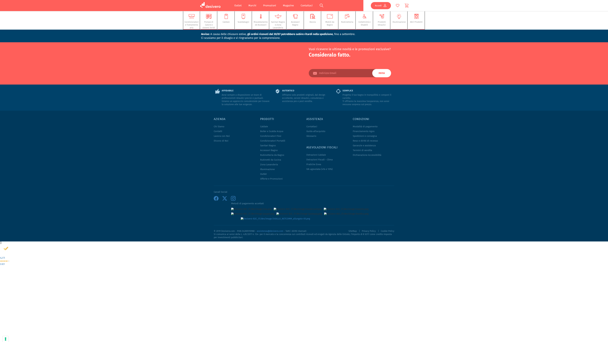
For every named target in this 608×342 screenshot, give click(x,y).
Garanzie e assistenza (364, 145)
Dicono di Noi (221, 141)
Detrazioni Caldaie (316, 155)
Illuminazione (267, 169)
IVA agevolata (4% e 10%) (319, 169)
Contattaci (307, 5)
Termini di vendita (362, 150)
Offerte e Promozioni (271, 179)
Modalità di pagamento (365, 126)
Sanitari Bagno (268, 145)
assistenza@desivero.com (270, 231)
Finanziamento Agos (363, 131)
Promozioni (269, 5)
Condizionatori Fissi (270, 136)
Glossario (311, 136)
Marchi (252, 5)
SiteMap (352, 231)
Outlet (238, 5)
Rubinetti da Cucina (270, 160)
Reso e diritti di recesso (365, 141)
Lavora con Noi (222, 136)
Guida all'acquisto (315, 131)
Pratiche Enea (313, 164)
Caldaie (264, 126)
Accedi (378, 5)
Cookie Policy (387, 231)
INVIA (382, 73)
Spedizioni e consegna (365, 136)
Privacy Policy (369, 231)
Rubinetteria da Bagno (272, 155)
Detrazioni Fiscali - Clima (319, 159)
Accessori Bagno (269, 150)
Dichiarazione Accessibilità (367, 155)
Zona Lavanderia (269, 164)
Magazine (288, 5)
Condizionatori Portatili (272, 141)
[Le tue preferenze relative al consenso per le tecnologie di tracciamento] (6, 339)
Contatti (218, 131)
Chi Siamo (219, 126)
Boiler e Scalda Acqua (271, 131)
